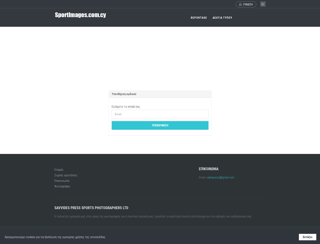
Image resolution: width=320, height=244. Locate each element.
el (263, 4)
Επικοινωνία (61, 181)
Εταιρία (58, 169)
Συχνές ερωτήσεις (65, 175)
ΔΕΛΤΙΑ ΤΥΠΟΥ (222, 17)
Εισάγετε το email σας (126, 107)
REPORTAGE (199, 17)
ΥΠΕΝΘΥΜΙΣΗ (160, 125)
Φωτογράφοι (62, 186)
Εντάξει (307, 237)
